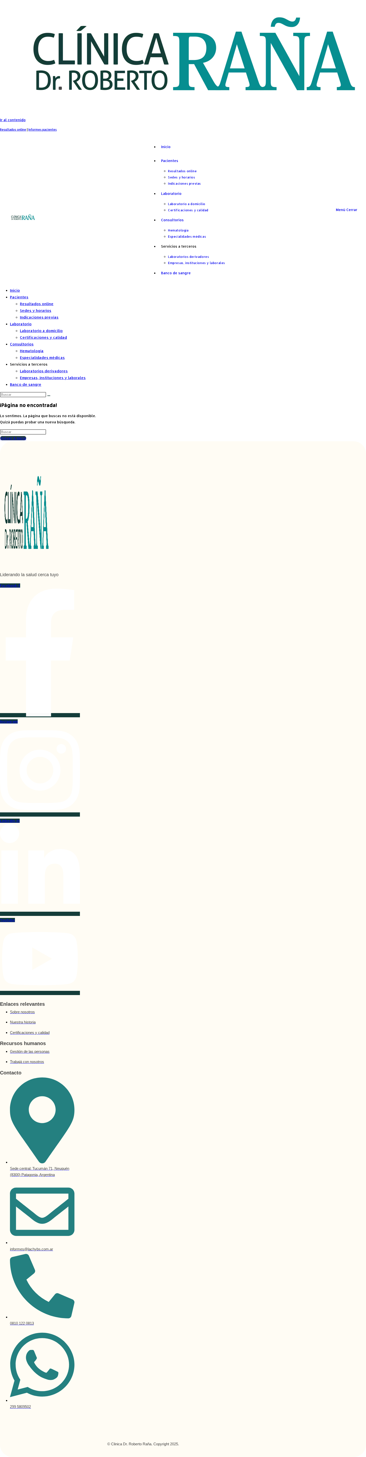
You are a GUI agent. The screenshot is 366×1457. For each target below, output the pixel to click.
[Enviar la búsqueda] (49, 395)
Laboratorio (21, 324)
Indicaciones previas (39, 317)
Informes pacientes (42, 129)
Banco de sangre (25, 384)
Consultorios (22, 344)
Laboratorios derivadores (44, 371)
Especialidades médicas (42, 357)
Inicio (15, 290)
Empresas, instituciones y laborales (53, 377)
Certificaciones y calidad (43, 337)
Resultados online (13, 129)
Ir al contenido (13, 120)
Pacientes (19, 297)
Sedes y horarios (35, 310)
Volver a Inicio (13, 438)
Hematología (32, 350)
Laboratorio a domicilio (41, 330)
